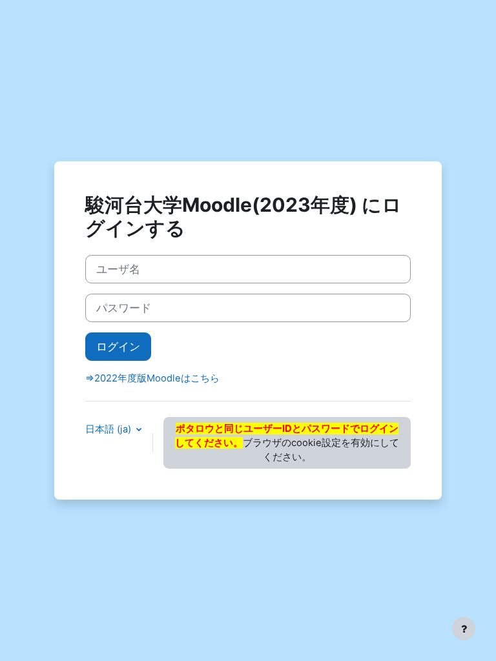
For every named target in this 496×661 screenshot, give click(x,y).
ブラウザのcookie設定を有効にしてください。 (287, 443)
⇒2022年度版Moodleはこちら (152, 378)
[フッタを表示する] (463, 628)
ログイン (118, 346)
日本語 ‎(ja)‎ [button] (109, 429)
